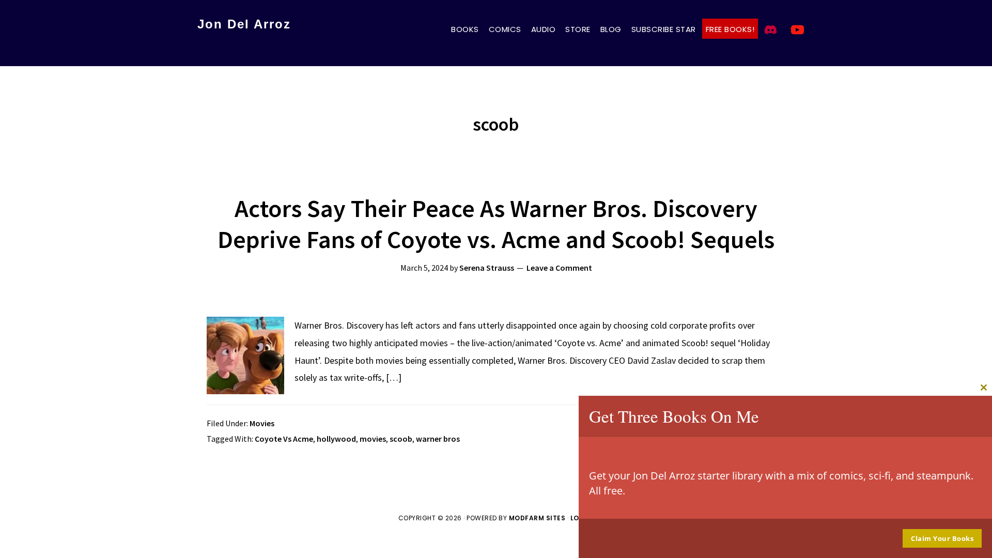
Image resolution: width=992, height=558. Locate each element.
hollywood (336, 438)
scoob (401, 438)
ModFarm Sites (537, 518)
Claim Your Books (942, 538)
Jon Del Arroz (244, 24)
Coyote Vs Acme (284, 438)
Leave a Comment (559, 267)
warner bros (438, 438)
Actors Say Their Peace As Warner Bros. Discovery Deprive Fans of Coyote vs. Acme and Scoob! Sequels (496, 224)
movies (373, 438)
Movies (262, 423)
